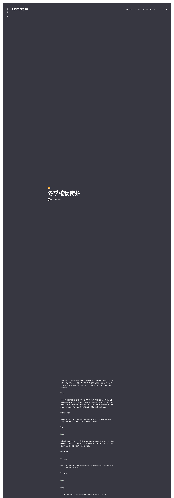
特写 (139, 9)
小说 (131, 9)
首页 (127, 9)
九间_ (52, 199)
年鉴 (160, 9)
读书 (135, 9)
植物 (49, 188)
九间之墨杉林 (20, 9)
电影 (155, 9)
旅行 (151, 9)
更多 (164, 9)
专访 (143, 9)
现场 (147, 9)
